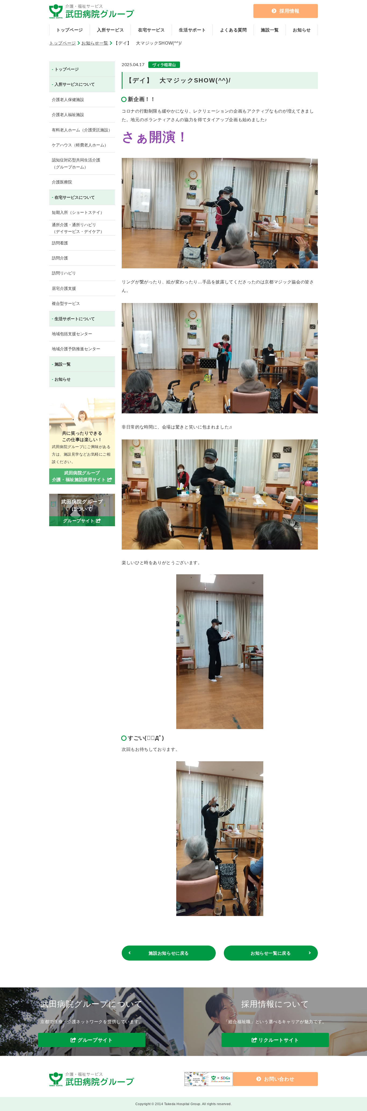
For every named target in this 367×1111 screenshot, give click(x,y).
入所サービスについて (75, 84)
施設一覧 (270, 30)
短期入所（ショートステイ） (78, 212)
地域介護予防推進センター (76, 349)
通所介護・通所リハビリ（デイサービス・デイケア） (78, 228)
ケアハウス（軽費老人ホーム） (80, 145)
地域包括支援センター (72, 333)
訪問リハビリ (64, 273)
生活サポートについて (75, 318)
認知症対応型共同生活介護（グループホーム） (76, 163)
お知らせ (302, 30)
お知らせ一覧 (94, 43)
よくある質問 (233, 30)
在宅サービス (151, 30)
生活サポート (192, 30)
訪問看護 (60, 243)
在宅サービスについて (75, 197)
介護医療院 (62, 182)
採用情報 (289, 11)
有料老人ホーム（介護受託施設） (82, 130)
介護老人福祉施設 (68, 114)
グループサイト (95, 1040)
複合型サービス (66, 303)
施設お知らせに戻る (169, 953)
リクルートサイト (278, 1040)
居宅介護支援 (64, 288)
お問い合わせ (279, 1079)
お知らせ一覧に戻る (271, 953)
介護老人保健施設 (68, 99)
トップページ (69, 30)
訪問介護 (60, 258)
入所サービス (110, 30)
